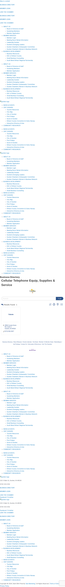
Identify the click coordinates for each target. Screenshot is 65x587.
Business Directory (8, 342)
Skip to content (5, 1)
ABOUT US (6, 26)
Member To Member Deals (46, 342)
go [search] (60, 298)
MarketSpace (57, 342)
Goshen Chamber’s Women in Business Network (22, 49)
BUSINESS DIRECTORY (7, 5)
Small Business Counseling (15, 58)
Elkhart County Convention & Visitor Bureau (21, 121)
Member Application (13, 33)
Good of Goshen (12, 119)
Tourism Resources (13, 109)
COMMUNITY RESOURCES (11, 125)
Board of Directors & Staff (15, 29)
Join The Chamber (47, 344)
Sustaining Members (13, 31)
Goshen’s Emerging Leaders (15, 44)
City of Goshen (11, 114)
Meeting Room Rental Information (17, 40)
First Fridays (11, 116)
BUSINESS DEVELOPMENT (12, 51)
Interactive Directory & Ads (15, 123)
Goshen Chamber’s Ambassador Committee (21, 47)
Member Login (11, 38)
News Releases (18, 342)
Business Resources (13, 53)
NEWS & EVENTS (8, 105)
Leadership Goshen (13, 42)
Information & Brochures (34, 344)
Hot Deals (35, 342)
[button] (2, 304)
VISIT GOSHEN (8, 107)
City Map (10, 112)
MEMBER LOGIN (5, 8)
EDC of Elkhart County (14, 56)
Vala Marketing (30, 583)
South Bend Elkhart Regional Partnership (20, 60)
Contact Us (24, 344)
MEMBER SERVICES (9, 35)
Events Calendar (27, 342)
